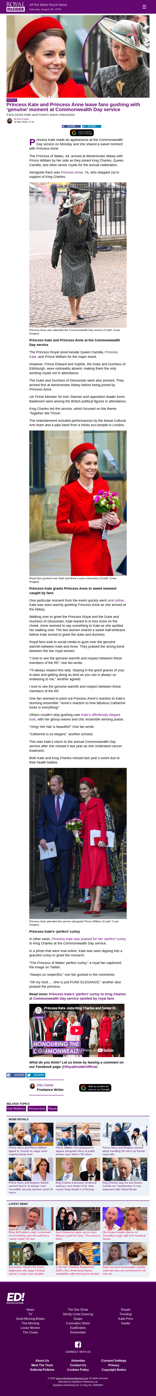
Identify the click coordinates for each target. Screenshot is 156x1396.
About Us (42, 1360)
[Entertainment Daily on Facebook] (78, 1344)
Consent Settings (113, 1360)
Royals (11, 100)
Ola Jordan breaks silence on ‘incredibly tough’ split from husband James (124, 1235)
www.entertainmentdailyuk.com (72, 1378)
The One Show (78, 1309)
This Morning (30, 1323)
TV (30, 1314)
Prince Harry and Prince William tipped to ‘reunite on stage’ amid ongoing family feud (28, 1151)
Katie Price (125, 1318)
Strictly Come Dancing (78, 1314)
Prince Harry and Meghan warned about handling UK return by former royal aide (124, 1151)
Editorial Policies (42, 1369)
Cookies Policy (78, 1369)
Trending (126, 1314)
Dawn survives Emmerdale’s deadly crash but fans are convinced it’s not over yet (124, 1270)
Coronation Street (78, 1323)
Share (71, 126)
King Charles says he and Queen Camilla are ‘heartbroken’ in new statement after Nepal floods (122, 1186)
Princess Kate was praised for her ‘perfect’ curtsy (89, 939)
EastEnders (78, 1327)
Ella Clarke (23, 119)
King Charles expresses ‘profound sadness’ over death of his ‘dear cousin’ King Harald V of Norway (76, 1186)
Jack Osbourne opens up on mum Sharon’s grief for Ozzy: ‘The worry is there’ (78, 1235)
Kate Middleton (16, 1108)
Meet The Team (42, 1365)
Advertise (78, 1360)
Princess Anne (72, 172)
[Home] (15, 7)
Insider (125, 1323)
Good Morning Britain (30, 1318)
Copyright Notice (114, 1369)
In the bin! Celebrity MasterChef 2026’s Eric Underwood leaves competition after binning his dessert (77, 1270)
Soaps (78, 1318)
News (30, 1309)
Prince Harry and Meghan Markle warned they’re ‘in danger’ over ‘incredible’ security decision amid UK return (31, 1187)
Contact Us (78, 1365)
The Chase (30, 1332)
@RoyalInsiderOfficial (79, 1067)
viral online (115, 600)
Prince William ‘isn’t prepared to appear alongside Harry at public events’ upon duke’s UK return (75, 1151)
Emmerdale (78, 1332)
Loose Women (30, 1327)
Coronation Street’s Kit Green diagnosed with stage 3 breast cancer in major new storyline (27, 1270)
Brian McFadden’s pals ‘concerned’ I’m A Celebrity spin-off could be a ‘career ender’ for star (30, 1235)
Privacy (113, 1365)
